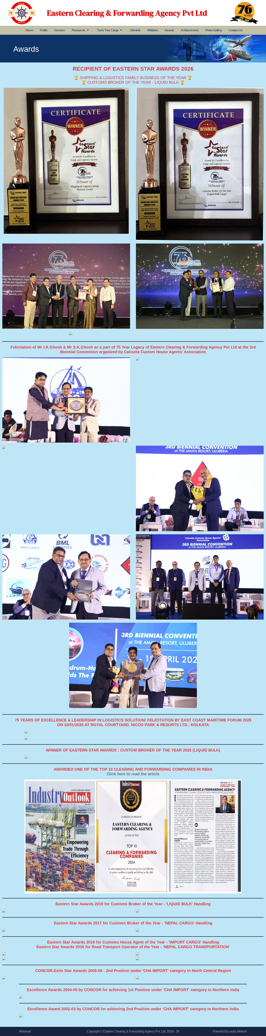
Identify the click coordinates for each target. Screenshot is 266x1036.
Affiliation (152, 30)
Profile (43, 30)
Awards (169, 30)
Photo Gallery (213, 30)
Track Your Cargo (107, 30)
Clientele (135, 30)
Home (29, 30)
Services (59, 30)
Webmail (25, 1031)
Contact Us (235, 30)
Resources (78, 30)
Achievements (189, 30)
